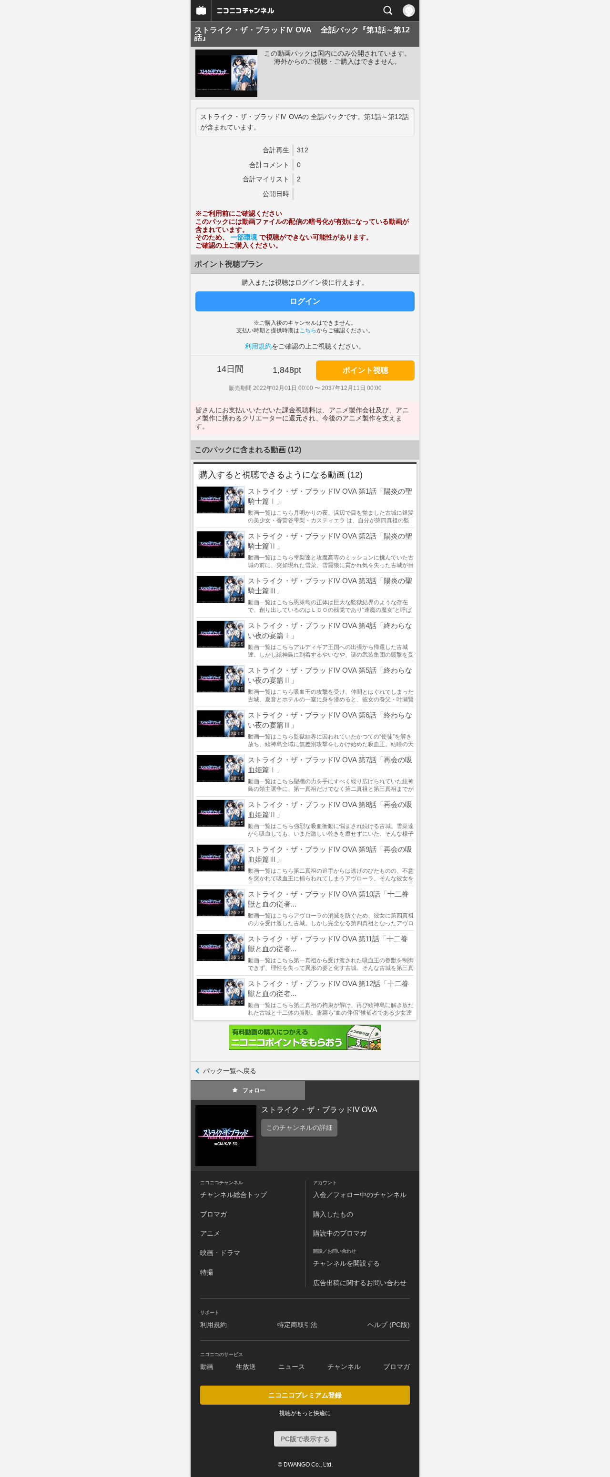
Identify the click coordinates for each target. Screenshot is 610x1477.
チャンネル (344, 1366)
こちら (307, 330)
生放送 (246, 1366)
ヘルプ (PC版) (388, 1324)
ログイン (305, 301)
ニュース (291, 1366)
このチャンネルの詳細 (299, 1127)
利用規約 (258, 346)
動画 (207, 1366)
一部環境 (245, 237)
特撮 (207, 1272)
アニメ (210, 1233)
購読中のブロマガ (339, 1233)
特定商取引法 (297, 1324)
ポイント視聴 (365, 370)
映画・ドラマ (220, 1253)
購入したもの (333, 1214)
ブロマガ (213, 1214)
